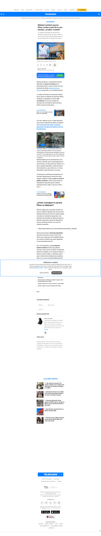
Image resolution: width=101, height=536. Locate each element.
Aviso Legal (56, 479)
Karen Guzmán (41, 68)
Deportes (61, 18)
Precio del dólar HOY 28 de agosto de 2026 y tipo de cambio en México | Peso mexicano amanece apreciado (54, 403)
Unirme (59, 75)
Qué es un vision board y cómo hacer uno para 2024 (44, 112)
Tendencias (56, 18)
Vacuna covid (51, 305)
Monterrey (29, 9)
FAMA (60, 523)
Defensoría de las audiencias (48, 481)
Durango (72, 9)
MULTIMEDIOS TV (44, 525)
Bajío (65, 9)
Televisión (43, 18)
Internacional (67, 18)
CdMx (22, 9)
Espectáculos (49, 18)
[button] (38, 65)
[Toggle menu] (1, 14)
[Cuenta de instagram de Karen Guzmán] (45, 332)
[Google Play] (45, 512)
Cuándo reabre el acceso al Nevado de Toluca (49, 285)
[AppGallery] (50, 517)
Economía (73, 18)
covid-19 (41, 309)
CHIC (56, 523)
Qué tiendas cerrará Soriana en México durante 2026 (54, 409)
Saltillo (59, 9)
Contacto (59, 481)
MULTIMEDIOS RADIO (57, 525)
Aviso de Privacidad (47, 479)
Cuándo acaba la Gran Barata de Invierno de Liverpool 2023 (44, 194)
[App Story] (55, 512)
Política (39, 18)
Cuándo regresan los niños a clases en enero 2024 (50, 283)
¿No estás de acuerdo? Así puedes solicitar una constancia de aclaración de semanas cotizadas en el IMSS (54, 386)
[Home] (50, 14)
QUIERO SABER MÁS (44, 272)
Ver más (46, 329)
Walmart (40, 305)
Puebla (53, 9)
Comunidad (30, 18)
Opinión (78, 18)
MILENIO (41, 523)
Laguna (47, 9)
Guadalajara (38, 9)
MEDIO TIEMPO (49, 523)
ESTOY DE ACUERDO (56, 272)
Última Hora (24, 18)
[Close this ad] (100, 531)
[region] (50, 3)
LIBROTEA (51, 528)
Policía (35, 18)
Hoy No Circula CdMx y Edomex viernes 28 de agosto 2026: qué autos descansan (54, 419)
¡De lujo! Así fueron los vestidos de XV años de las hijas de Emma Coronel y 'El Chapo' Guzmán (54, 393)
